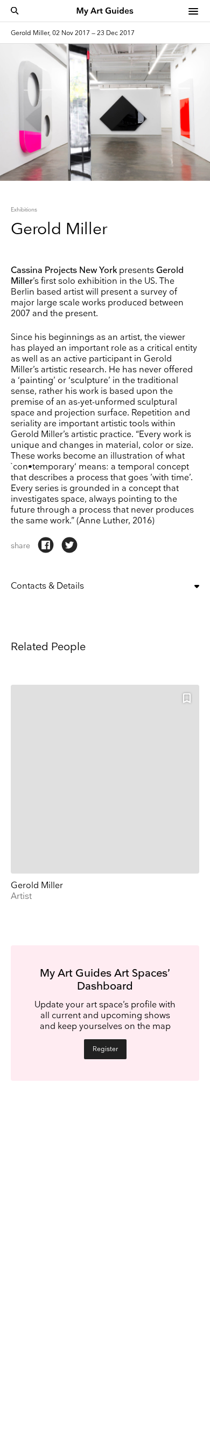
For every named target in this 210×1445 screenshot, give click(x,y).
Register (105, 1049)
